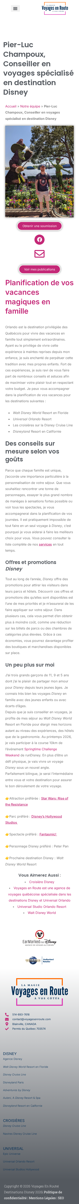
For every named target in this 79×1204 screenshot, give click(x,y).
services (45, 544)
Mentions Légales (42, 1198)
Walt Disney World (42, 913)
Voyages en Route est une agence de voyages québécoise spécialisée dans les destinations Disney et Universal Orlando (39, 894)
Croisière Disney (41, 882)
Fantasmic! (48, 834)
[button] (15, 8)
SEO (61, 1198)
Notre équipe (30, 106)
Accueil (10, 106)
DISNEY (10, 1054)
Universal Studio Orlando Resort (41, 907)
